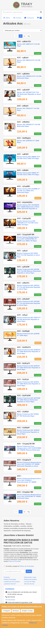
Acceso (18, 18)
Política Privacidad (10, 579)
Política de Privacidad (14, 561)
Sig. (29, 36)
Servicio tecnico (29, 584)
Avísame (38, 198)
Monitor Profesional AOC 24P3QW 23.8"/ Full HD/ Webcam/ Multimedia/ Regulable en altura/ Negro (29, 271)
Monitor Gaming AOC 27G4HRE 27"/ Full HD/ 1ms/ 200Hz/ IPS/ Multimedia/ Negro (28, 190)
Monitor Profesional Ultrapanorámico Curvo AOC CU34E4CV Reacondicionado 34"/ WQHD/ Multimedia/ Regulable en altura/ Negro (29, 482)
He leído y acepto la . (20, 566)
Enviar (29, 571)
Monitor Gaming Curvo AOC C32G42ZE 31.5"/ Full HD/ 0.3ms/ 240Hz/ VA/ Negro (27, 222)
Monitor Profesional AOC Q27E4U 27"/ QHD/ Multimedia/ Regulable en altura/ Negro (28, 383)
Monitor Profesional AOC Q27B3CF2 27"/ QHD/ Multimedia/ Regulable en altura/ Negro (28, 351)
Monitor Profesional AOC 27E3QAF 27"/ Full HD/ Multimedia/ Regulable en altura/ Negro (28, 303)
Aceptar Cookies (27, 611)
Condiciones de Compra (12, 581)
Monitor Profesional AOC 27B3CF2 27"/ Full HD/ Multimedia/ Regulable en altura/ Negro (28, 287)
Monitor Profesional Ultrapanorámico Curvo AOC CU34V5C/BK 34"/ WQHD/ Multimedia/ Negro (29, 496)
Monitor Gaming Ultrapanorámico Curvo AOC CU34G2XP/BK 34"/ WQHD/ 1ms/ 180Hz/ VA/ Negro (28, 239)
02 (24, 36)
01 (20, 36)
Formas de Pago (29, 581)
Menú (7, 18)
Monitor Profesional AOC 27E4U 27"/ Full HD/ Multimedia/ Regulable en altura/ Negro (29, 319)
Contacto (30, 18)
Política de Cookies (30, 579)
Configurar (6, 611)
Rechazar (16, 611)
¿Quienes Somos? (10, 584)
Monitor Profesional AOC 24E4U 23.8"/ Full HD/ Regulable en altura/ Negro (28, 255)
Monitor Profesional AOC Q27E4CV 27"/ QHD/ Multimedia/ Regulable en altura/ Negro (28, 367)
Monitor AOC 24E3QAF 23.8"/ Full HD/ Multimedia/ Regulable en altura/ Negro (29, 94)
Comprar (38, 53)
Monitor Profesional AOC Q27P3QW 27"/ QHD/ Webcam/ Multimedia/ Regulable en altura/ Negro (28, 400)
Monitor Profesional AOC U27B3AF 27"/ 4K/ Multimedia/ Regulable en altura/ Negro (28, 432)
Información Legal (30, 577)
